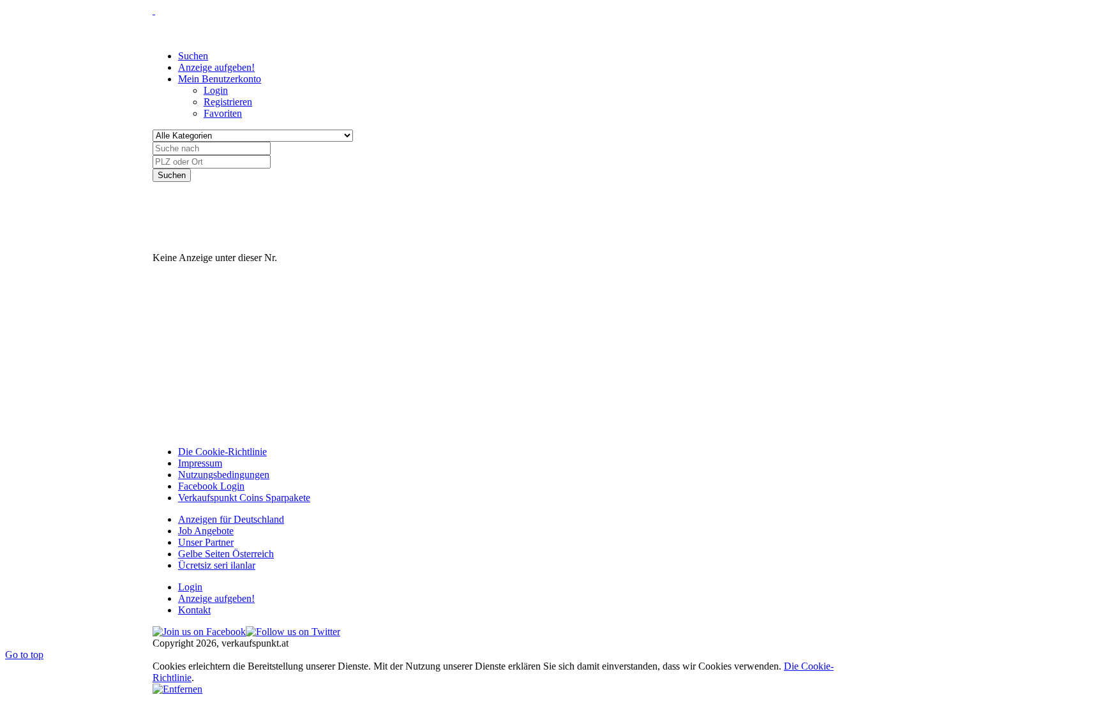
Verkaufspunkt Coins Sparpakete (244, 497)
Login (216, 90)
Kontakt (194, 609)
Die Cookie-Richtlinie (222, 451)
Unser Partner (206, 542)
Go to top (24, 654)
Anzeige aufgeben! (216, 598)
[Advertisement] (385, 210)
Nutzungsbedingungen (223, 474)
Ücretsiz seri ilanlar (216, 565)
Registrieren (228, 101)
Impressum (200, 463)
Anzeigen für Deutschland (231, 519)
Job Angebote (206, 530)
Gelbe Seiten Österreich (226, 553)
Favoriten (223, 113)
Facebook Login (211, 486)
